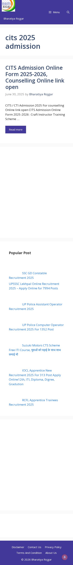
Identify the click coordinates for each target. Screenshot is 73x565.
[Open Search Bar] (68, 12)
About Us (51, 553)
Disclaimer (18, 547)
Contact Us (34, 547)
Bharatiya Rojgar (14, 18)
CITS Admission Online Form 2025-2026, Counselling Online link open (34, 77)
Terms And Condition (29, 553)
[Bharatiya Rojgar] (8, 6)
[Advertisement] (36, 192)
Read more (16, 129)
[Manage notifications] (65, 557)
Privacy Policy (53, 547)
